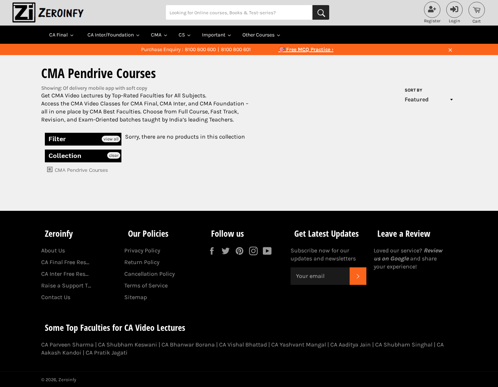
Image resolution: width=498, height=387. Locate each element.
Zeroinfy (67, 379)
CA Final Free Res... (65, 262)
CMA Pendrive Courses (80, 170)
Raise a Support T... (66, 285)
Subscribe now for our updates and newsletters (323, 254)
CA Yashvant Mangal (298, 344)
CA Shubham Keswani (127, 344)
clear (113, 155)
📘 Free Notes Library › (306, 49)
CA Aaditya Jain (350, 344)
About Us (53, 250)
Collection (64, 155)
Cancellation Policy (149, 273)
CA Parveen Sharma (67, 344)
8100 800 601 (236, 49)
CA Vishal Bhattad (243, 344)
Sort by (413, 90)
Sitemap (135, 297)
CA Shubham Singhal (403, 344)
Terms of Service (146, 285)
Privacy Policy (142, 250)
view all (111, 139)
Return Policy (141, 262)
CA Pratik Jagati (107, 352)
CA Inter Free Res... (65, 273)
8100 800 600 (200, 49)
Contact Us (55, 297)
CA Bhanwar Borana (188, 344)
